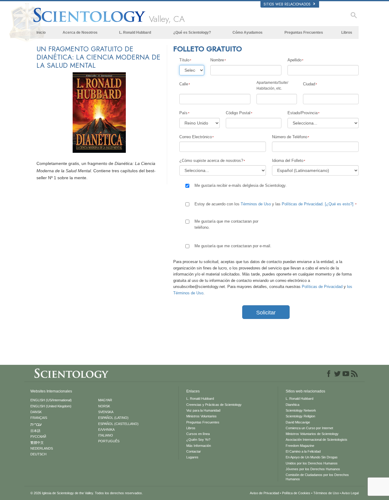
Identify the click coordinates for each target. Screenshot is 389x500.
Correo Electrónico (195, 137)
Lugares (192, 457)
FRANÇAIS (38, 418)
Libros (346, 32)
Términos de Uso (256, 204)
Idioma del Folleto (287, 160)
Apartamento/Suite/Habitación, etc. (272, 85)
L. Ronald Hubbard (135, 32)
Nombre (217, 60)
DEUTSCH (38, 454)
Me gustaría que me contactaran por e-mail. (232, 246)
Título (184, 60)
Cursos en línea (198, 434)
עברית (36, 424)
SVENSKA (105, 412)
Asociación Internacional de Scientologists (316, 439)
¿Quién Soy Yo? (198, 439)
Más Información (198, 445)
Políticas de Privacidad (302, 204)
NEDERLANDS (41, 448)
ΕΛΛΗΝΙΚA (106, 429)
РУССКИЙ (38, 436)
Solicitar (266, 313)
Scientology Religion (300, 416)
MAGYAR (105, 400)
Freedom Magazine (300, 445)
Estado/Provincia (302, 113)
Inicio (41, 32)
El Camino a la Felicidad (303, 451)
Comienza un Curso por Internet (309, 428)
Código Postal (238, 113)
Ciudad (309, 84)
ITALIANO (105, 435)
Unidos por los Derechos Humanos (312, 463)
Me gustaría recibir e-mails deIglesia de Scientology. (240, 185)
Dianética (292, 404)
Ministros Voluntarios (201, 416)
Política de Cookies (296, 493)
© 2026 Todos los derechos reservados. (86, 493)
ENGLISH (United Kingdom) (50, 406)
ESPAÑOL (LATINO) (113, 418)
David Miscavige (298, 422)
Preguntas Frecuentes (303, 32)
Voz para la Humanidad (203, 410)
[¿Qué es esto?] (339, 204)
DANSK (36, 412)
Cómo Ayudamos (247, 32)
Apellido (294, 60)
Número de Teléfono (289, 137)
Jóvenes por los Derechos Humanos (313, 469)
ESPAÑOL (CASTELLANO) (118, 424)
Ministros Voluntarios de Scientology (312, 434)
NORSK (104, 406)
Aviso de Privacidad (264, 493)
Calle (183, 84)
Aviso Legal (350, 493)
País (183, 113)
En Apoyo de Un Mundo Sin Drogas (312, 457)
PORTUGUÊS (108, 441)
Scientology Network (301, 410)
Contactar (193, 451)
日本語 (35, 431)
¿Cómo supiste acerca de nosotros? (211, 160)
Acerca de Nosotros (80, 32)
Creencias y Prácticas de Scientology (214, 404)
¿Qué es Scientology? (192, 32)
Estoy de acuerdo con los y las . (273, 204)
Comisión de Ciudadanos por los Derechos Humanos (317, 477)
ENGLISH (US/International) (51, 400)
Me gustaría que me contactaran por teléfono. (226, 224)
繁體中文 (37, 442)
